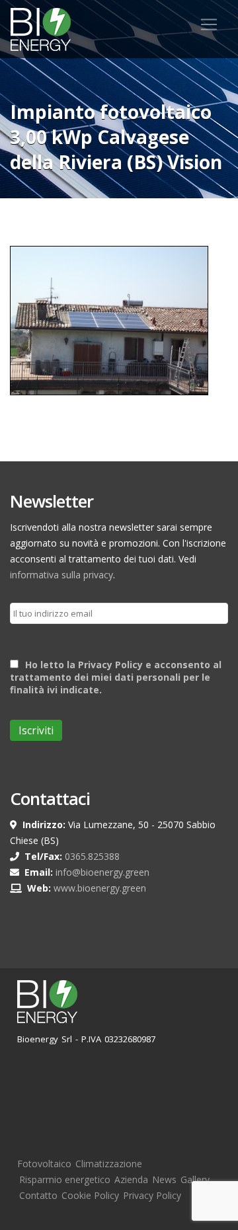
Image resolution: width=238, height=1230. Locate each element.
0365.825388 (92, 856)
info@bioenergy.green (102, 872)
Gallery (195, 1179)
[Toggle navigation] (208, 24)
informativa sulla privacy (61, 574)
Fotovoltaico (44, 1163)
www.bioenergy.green (100, 888)
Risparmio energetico (64, 1179)
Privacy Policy (152, 1195)
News (164, 1179)
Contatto (38, 1195)
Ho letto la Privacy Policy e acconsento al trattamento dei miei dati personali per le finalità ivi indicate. (115, 677)
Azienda (131, 1179)
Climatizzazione (108, 1163)
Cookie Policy (90, 1195)
